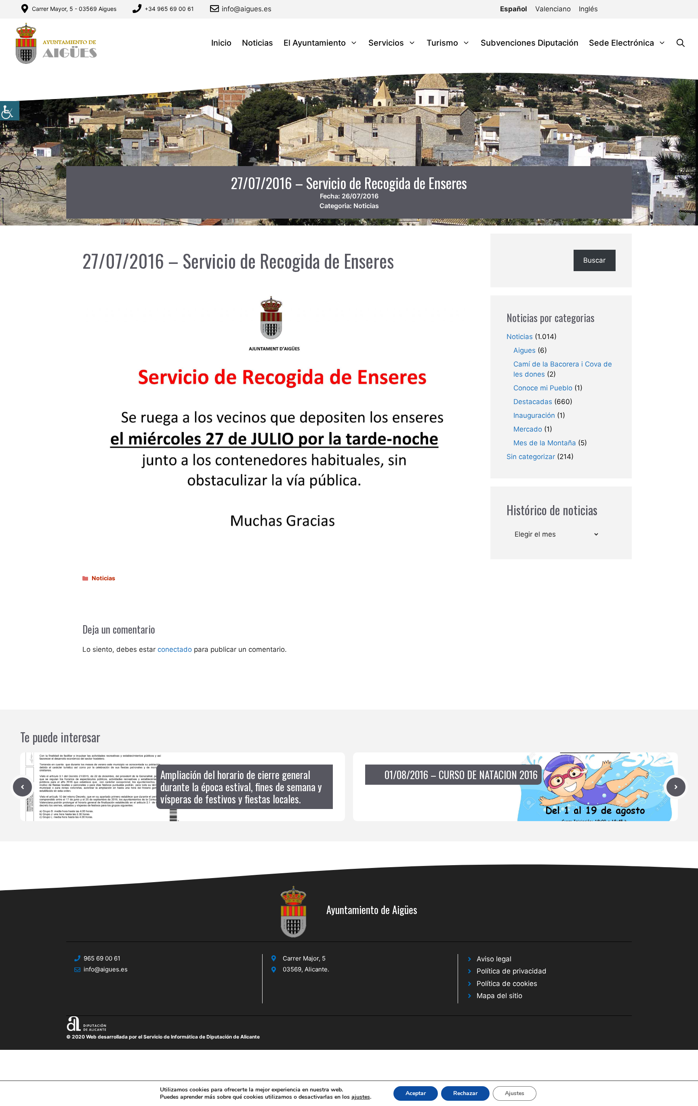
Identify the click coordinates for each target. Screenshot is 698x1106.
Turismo (442, 43)
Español (513, 9)
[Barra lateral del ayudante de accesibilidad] (9, 110)
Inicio (221, 43)
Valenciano (553, 9)
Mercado (527, 429)
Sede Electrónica (621, 43)
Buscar (594, 260)
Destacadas (532, 402)
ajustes (360, 1097)
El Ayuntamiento (315, 43)
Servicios (386, 43)
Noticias (257, 43)
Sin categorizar (531, 457)
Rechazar (465, 1093)
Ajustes (514, 1093)
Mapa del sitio (499, 996)
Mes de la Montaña (544, 443)
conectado (175, 649)
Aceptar (416, 1093)
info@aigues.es (246, 9)
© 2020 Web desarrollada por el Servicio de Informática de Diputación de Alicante (163, 1037)
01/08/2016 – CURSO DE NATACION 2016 (461, 774)
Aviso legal (494, 959)
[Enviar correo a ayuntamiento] (216, 8)
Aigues (524, 350)
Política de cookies (507, 984)
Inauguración (534, 415)
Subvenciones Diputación (529, 43)
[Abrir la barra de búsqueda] (680, 43)
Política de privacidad (512, 971)
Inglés (588, 9)
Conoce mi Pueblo (542, 388)
